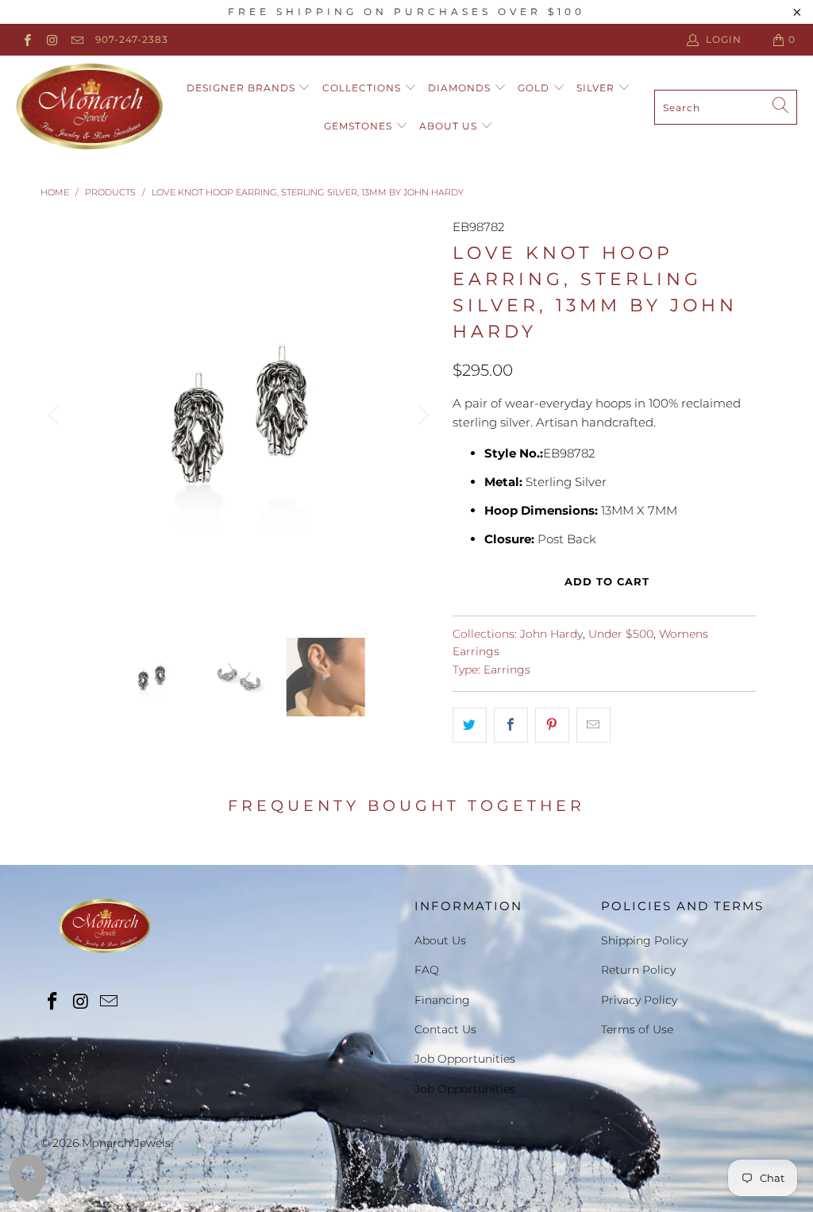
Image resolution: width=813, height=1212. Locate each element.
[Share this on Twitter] (470, 725)
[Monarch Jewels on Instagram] (51, 39)
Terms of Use (637, 1029)
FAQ (426, 970)
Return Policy (638, 970)
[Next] (421, 415)
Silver (597, 88)
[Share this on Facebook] (511, 725)
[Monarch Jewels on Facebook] (26, 39)
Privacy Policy (639, 1000)
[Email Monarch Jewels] (76, 39)
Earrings (507, 669)
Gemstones (359, 126)
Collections (363, 88)
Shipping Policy (644, 940)
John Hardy (551, 633)
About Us (449, 126)
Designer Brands (243, 88)
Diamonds (461, 88)
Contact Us (445, 1029)
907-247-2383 (131, 39)
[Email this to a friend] (593, 725)
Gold (535, 88)
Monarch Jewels (126, 1143)
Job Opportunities (464, 1059)
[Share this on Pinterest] (552, 725)
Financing (442, 1000)
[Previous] (55, 415)
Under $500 (620, 633)
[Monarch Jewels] (89, 107)
